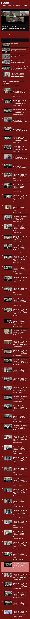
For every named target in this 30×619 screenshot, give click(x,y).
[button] (15, 16)
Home (4, 5)
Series (13, 5)
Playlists (18, 5)
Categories (24, 5)
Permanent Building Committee (19, 89)
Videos (9, 5)
